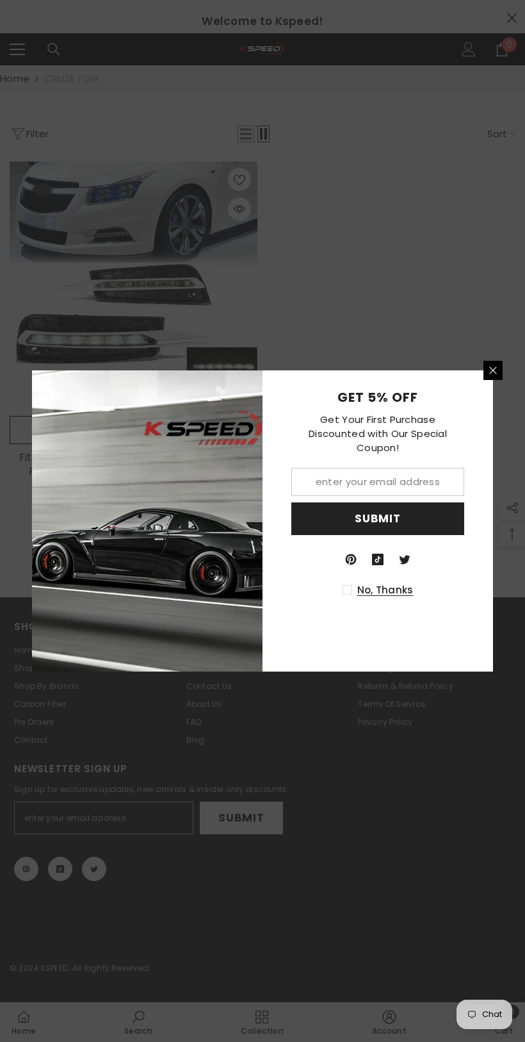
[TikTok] (377, 559)
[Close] (493, 370)
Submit (378, 518)
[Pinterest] (350, 559)
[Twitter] (404, 559)
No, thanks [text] (385, 590)
